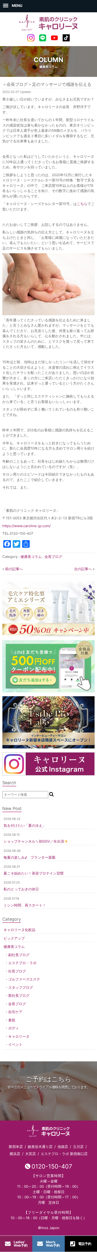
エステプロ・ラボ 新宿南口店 (64, 1153)
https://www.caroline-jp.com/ (26, 526)
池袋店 (62, 1146)
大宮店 (30, 1153)
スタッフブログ (20, 987)
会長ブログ (53, 556)
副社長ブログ (18, 955)
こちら (82, 203)
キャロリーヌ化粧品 (19, 930)
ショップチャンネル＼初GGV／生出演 (34, 841)
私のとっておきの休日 (21, 889)
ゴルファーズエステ (24, 979)
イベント (15, 1044)
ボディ (13, 1028)
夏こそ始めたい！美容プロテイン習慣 (34, 873)
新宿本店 (16, 1146)
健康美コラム (31, 556)
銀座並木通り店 (40, 1146)
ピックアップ (14, 938)
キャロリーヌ (18, 1036)
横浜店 (15, 1153)
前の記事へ (14, 569)
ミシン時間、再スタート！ (25, 905)
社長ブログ (17, 971)
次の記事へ (83, 569)
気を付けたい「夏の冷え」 (25, 825)
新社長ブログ (18, 995)
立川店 (78, 1146)
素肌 (11, 1020)
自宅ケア (15, 1012)
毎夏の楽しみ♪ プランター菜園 (29, 857)
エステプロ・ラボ (22, 963)
